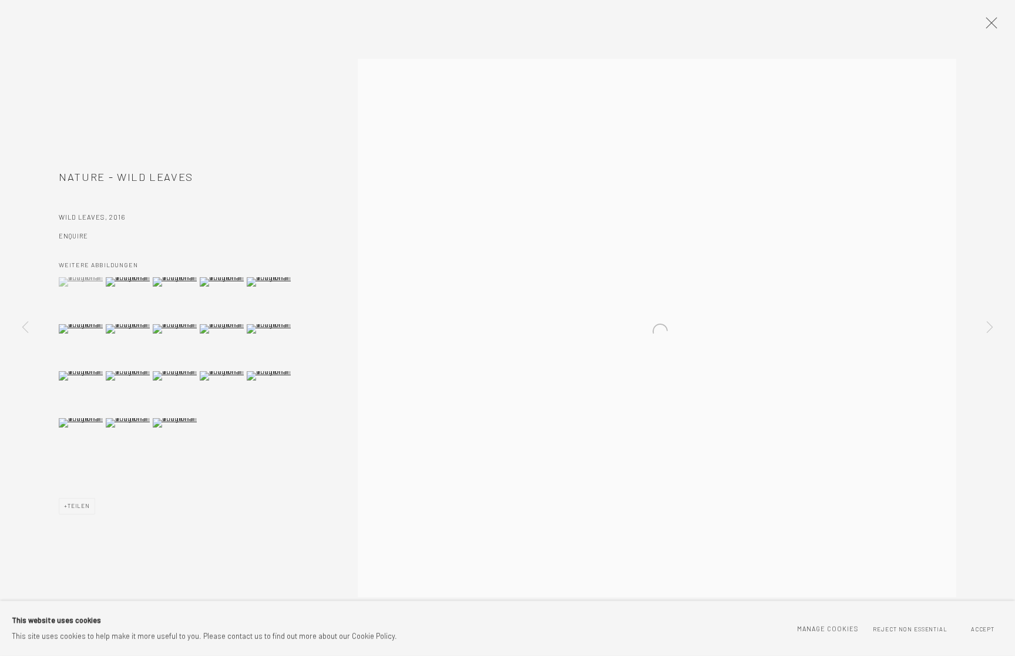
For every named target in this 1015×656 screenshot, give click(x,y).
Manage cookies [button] (827, 628)
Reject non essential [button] (910, 629)
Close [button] (988, 26)
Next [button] (989, 328)
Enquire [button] (73, 236)
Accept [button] (982, 629)
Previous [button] (25, 328)
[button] (81, 282)
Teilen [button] (79, 505)
